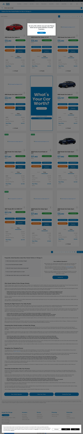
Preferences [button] (12, 430)
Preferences (56, 429)
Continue (41, 32)
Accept (75, 429)
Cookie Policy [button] (36, 429)
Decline (66, 429)
